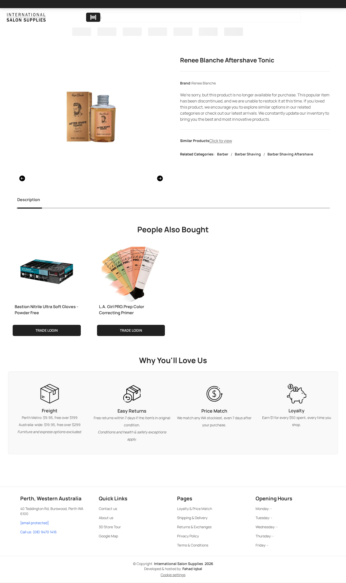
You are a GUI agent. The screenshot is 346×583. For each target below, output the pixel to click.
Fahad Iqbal (192, 568)
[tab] (28, 200)
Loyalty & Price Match (194, 508)
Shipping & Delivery (192, 517)
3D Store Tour (110, 526)
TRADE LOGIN (46, 330)
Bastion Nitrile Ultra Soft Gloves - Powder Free (46, 309)
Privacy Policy (188, 536)
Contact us (108, 508)
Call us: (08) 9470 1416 (38, 531)
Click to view (220, 141)
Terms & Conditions (192, 545)
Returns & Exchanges (194, 526)
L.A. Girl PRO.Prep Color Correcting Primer (121, 309)
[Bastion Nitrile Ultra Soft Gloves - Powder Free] (47, 271)
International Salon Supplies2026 (183, 563)
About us (106, 517)
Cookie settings (173, 574)
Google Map (108, 536)
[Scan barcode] (93, 17)
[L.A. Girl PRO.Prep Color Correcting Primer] (131, 271)
